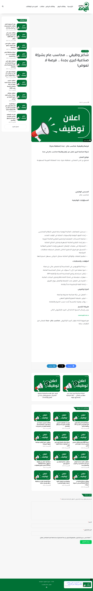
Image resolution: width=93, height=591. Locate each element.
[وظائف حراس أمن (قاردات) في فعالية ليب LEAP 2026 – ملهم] (22, 35)
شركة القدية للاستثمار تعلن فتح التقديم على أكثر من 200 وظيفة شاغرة (81, 424)
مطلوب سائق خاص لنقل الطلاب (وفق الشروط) (10, 45)
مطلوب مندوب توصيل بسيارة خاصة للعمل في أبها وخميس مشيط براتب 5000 (10, 84)
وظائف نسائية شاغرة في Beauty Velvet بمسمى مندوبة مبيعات (81, 483)
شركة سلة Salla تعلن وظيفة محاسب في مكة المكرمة (9, 54)
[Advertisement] (61, 30)
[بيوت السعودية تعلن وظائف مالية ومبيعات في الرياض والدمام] (22, 26)
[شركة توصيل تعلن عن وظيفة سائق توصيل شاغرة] (42, 475)
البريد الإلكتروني (88, 530)
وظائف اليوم (61, 6)
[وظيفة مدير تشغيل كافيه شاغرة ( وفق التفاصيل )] (61, 475)
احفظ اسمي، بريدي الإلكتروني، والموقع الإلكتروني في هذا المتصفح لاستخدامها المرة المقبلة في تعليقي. (65, 537)
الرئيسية (70, 6)
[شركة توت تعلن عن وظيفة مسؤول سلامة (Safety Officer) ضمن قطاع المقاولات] (42, 455)
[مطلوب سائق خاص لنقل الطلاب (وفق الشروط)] (22, 46)
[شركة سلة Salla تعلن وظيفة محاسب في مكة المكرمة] (22, 55)
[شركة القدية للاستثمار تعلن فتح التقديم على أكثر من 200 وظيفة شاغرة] (80, 416)
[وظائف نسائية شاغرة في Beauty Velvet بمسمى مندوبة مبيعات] (80, 475)
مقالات (42, 6)
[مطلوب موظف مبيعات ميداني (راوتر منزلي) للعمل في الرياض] (22, 95)
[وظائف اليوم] (83, 7)
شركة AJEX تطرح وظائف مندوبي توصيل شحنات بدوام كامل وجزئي (80, 444)
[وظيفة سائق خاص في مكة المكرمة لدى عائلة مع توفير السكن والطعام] (22, 63)
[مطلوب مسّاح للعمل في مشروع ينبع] (61, 455)
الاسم (90, 522)
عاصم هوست (45, 584)
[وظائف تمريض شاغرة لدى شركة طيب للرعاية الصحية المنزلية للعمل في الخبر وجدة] (42, 416)
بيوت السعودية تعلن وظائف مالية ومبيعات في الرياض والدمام (9, 26)
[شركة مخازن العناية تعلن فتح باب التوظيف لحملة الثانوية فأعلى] (61, 436)
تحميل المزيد (15, 126)
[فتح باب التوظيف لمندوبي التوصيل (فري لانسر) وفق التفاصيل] (61, 416)
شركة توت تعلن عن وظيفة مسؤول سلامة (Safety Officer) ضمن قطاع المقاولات (42, 463)
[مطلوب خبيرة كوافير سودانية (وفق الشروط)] (42, 436)
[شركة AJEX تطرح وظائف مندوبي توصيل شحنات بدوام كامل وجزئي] (80, 436)
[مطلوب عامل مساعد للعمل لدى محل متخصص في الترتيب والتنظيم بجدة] (80, 455)
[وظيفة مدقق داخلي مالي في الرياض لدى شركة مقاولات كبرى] (22, 74)
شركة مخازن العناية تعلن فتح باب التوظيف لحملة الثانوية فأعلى (62, 444)
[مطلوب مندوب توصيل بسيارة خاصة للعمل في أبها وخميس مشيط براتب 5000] (22, 83)
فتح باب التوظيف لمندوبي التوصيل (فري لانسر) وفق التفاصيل (63, 424)
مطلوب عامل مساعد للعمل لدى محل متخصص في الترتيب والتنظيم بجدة (81, 463)
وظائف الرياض (50, 6)
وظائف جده (85, 51)
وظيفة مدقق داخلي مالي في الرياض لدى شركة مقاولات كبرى (10, 73)
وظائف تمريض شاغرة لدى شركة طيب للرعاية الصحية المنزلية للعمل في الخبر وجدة (43, 424)
